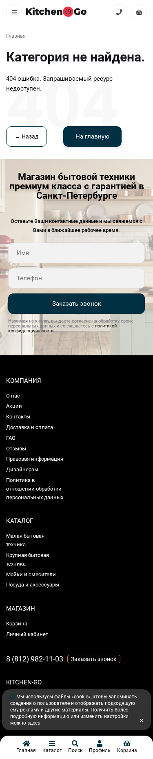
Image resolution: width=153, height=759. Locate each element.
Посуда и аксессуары (32, 585)
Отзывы (16, 448)
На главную (92, 136)
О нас (13, 396)
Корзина (16, 623)
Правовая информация (34, 459)
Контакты (18, 417)
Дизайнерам (22, 469)
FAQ (11, 438)
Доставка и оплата (29, 427)
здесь (33, 723)
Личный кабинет (27, 634)
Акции (14, 406)
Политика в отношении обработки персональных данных (34, 488)
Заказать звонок (76, 303)
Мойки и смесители (31, 574)
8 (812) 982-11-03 (34, 658)
